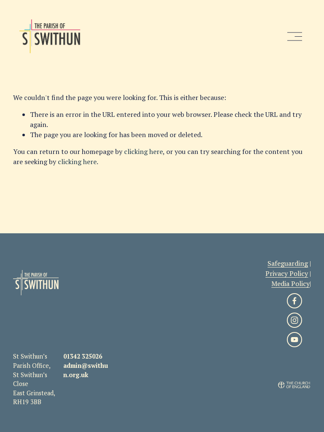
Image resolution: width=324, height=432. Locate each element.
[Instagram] (294, 320)
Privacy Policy (286, 273)
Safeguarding (287, 263)
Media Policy (290, 283)
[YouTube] (294, 339)
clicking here (143, 151)
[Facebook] (294, 300)
